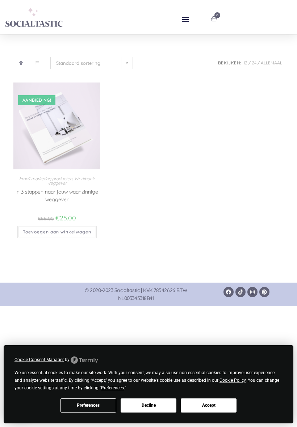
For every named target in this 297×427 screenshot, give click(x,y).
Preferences (88, 405)
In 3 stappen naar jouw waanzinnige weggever (57, 196)
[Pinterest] (264, 292)
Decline (149, 405)
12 (245, 62)
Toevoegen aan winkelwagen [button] (57, 231)
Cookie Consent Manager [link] (39, 359)
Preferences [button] (112, 387)
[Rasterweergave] (21, 63)
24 (254, 62)
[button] (186, 19)
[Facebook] (228, 292)
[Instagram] (252, 292)
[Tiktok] (240, 292)
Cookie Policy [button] (232, 380)
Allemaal (271, 62)
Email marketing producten (45, 178)
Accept (209, 405)
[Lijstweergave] (37, 63)
